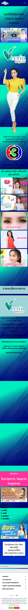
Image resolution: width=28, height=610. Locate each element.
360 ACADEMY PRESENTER (10, 583)
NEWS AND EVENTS (8, 589)
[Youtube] (17, 595)
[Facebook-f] (14, 595)
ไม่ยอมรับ (17, 608)
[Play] (14, 35)
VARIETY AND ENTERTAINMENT (11, 586)
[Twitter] (11, 595)
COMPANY (5, 576)
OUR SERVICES (6, 580)
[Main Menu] (24, 3)
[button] (14, 576)
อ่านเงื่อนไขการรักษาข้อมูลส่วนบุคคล (18, 604)
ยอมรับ (11, 608)
